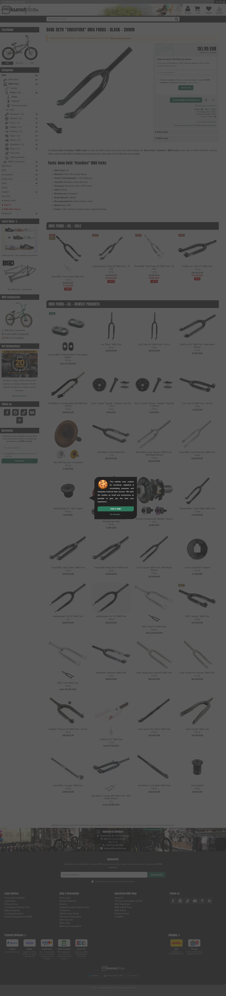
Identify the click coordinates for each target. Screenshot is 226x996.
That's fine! (115, 509)
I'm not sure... (115, 514)
